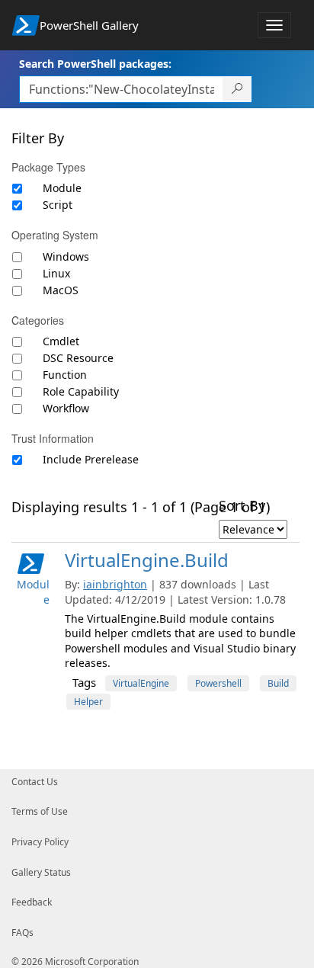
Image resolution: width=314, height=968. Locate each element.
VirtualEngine (141, 683)
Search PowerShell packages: (95, 63)
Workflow (66, 408)
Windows (66, 256)
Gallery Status (41, 872)
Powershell (218, 683)
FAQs (22, 932)
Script (57, 204)
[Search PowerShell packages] (237, 89)
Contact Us (34, 781)
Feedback (31, 902)
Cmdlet (61, 341)
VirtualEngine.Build (147, 559)
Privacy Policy (40, 841)
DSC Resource (78, 358)
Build (278, 683)
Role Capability (81, 391)
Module (62, 188)
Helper (88, 701)
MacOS (60, 290)
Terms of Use (39, 811)
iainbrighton (115, 584)
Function (65, 374)
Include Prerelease (91, 459)
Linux (56, 273)
